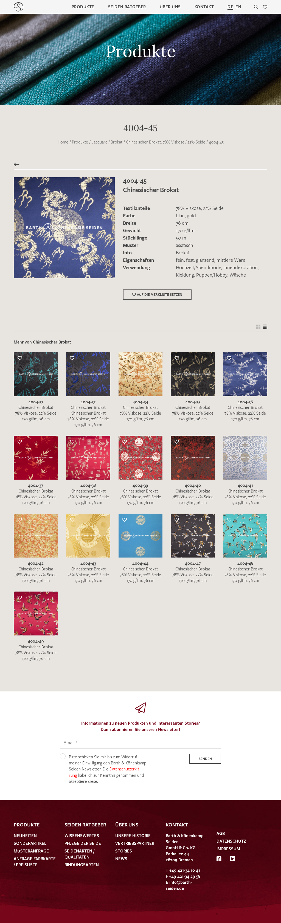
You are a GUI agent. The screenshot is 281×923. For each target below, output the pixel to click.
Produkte (83, 6)
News (121, 858)
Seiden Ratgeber (127, 6)
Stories (123, 851)
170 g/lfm (185, 230)
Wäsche (237, 274)
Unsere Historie (133, 835)
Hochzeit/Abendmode (198, 267)
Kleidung (185, 274)
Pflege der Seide (82, 843)
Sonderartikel (30, 843)
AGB (221, 833)
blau (180, 215)
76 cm (182, 223)
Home (63, 142)
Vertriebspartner (134, 843)
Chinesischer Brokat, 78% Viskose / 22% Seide (165, 142)
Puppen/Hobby (211, 274)
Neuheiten (25, 835)
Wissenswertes (81, 835)
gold (191, 215)
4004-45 (216, 142)
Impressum (228, 848)
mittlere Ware (231, 260)
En (238, 6)
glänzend (205, 260)
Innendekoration (240, 267)
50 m (181, 237)
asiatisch (184, 245)
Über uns (170, 6)
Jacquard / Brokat (107, 142)
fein (180, 260)
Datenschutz (231, 841)
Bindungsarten (81, 864)
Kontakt (204, 6)
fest (190, 260)
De (230, 6)
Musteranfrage (31, 851)
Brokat (182, 252)
